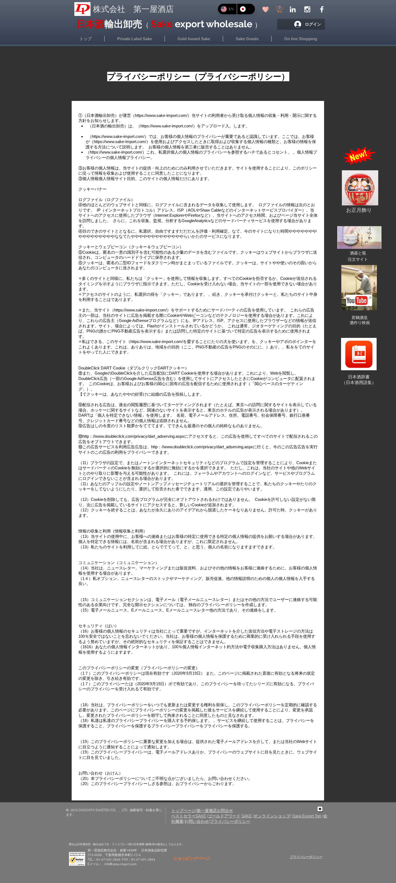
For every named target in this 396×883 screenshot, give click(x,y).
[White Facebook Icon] (322, 9)
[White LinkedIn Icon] (293, 9)
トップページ (183, 810)
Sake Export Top (306, 816)
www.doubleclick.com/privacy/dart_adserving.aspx (139, 436)
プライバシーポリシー (230, 821)
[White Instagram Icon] (307, 9)
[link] (280, 9)
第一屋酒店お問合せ (215, 810)
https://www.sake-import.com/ (161, 115)
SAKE (246, 816)
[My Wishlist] (265, 9)
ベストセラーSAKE (188, 816)
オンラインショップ (272, 816)
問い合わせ (199, 821)
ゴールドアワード (224, 816)
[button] (300, 39)
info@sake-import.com (120, 864)
